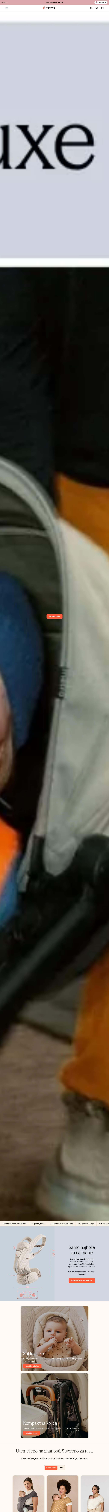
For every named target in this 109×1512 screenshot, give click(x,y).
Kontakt (3, 2)
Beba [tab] (61, 1468)
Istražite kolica (31, 1433)
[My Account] (97, 8)
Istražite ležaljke (32, 1366)
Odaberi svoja (54, 616)
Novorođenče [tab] (51, 1468)
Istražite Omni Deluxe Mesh (81, 1280)
